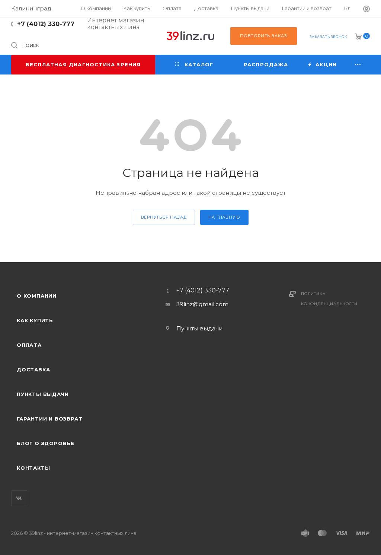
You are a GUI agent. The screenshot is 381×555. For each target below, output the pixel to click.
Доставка (33, 369)
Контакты (33, 468)
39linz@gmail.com (202, 304)
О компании (37, 296)
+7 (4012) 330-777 (45, 24)
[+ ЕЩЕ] (358, 64)
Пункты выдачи (42, 394)
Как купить (35, 320)
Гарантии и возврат (49, 419)
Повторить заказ (263, 35)
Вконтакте (19, 498)
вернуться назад (164, 217)
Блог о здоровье (45, 443)
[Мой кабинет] (366, 10)
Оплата (29, 345)
